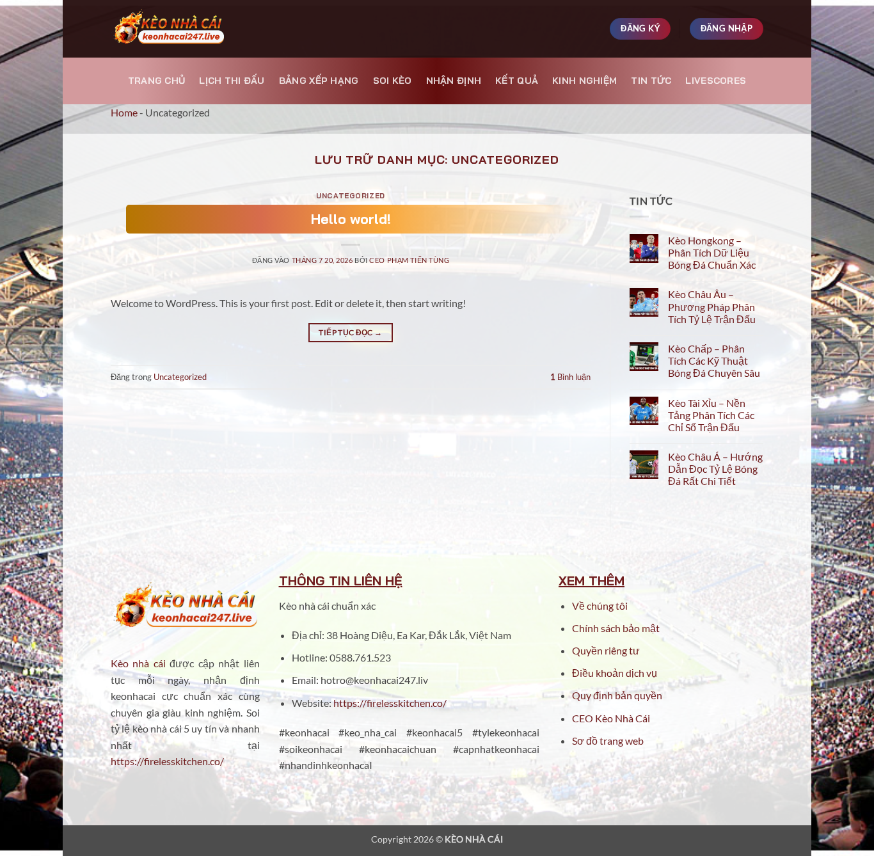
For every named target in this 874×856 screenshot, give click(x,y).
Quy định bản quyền (617, 695)
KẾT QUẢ (516, 80)
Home (124, 112)
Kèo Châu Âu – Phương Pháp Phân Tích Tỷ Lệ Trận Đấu (712, 306)
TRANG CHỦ (157, 80)
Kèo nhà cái (138, 663)
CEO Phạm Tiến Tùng (409, 260)
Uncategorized (350, 195)
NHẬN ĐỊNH (454, 80)
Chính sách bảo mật (616, 628)
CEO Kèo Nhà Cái (611, 718)
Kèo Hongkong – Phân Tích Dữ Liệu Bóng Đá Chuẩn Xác (712, 252)
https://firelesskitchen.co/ (167, 761)
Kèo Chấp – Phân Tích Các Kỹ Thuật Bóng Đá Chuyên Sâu (714, 360)
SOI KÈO (392, 80)
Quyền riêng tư (606, 650)
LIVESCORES (715, 80)
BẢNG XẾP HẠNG (319, 80)
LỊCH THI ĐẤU (231, 80)
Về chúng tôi (600, 605)
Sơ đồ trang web (608, 740)
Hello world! (351, 219)
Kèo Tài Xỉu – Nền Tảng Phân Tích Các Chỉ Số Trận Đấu (711, 415)
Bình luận (570, 377)
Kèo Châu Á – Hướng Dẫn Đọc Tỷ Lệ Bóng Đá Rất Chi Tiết (715, 468)
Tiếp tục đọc (350, 332)
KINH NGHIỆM (584, 80)
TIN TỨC (651, 80)
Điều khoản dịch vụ (615, 673)
